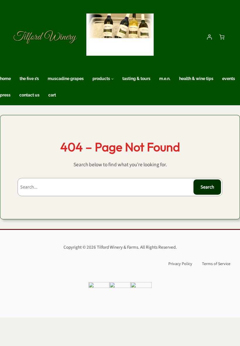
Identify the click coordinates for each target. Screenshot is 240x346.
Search (207, 187)
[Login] (209, 37)
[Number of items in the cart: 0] (221, 37)
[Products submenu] (112, 78)
